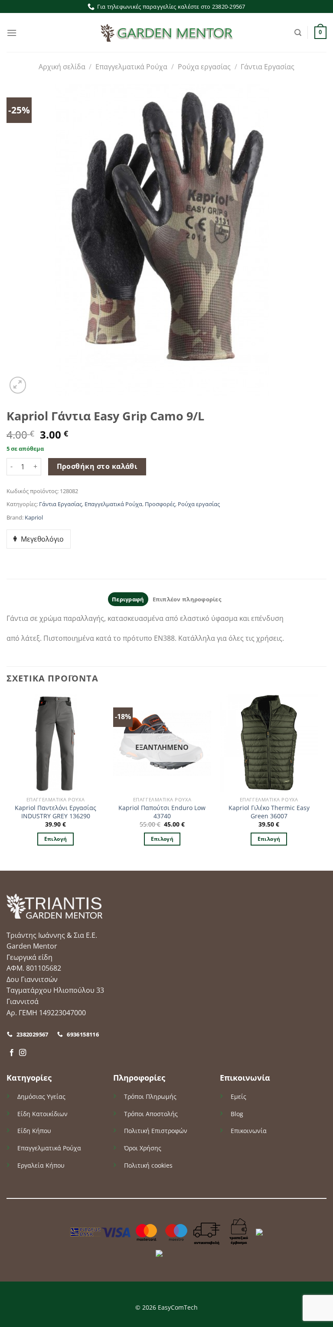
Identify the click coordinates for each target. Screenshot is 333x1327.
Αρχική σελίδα (62, 66)
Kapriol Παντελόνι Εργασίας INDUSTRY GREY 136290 (55, 812)
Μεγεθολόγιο (42, 539)
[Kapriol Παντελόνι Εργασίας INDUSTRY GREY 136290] (55, 743)
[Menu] (12, 32)
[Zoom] (18, 385)
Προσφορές (160, 504)
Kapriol (34, 517)
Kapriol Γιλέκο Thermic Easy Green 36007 (269, 812)
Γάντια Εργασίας (267, 66)
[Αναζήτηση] (297, 32)
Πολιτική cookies (148, 1165)
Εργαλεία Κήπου (41, 1165)
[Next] (317, 782)
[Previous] (6, 782)
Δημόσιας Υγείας (41, 1096)
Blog (237, 1114)
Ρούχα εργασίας (204, 66)
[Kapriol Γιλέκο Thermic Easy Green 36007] (269, 743)
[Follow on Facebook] (11, 1053)
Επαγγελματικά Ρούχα (131, 66)
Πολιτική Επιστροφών (155, 1131)
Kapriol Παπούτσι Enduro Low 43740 (162, 812)
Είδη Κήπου (34, 1131)
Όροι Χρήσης (142, 1148)
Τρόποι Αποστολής (151, 1114)
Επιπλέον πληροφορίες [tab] (187, 599)
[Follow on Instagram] (22, 1053)
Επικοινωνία (249, 1131)
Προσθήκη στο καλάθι (97, 466)
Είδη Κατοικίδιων (42, 1114)
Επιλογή (55, 839)
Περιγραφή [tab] (128, 599)
